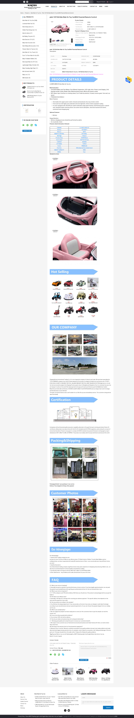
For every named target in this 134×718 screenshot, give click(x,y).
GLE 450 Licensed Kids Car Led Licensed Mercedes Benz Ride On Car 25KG (68, 697)
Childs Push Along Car (28, 30)
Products (54, 6)
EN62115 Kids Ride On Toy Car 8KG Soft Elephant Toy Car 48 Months (68, 679)
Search (91, 1)
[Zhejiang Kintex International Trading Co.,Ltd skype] (37, 125)
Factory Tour (71, 6)
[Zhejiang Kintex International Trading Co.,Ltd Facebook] (24, 2)
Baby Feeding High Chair (28, 68)
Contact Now (79, 45)
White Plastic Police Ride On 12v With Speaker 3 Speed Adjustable (80, 679)
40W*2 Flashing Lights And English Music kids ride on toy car (89, 634)
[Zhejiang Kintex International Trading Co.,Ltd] (32, 7)
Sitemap (22, 708)
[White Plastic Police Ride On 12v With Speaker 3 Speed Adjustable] (80, 671)
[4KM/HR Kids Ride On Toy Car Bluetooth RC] (24, 96)
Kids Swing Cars (26, 27)
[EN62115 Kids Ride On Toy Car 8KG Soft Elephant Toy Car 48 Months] (67, 671)
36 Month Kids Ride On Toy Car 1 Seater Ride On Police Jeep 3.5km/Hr (45, 697)
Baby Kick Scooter (27, 42)
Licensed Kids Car (27, 23)
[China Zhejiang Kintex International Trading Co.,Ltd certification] (26, 111)
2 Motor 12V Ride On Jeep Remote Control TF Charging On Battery (105, 679)
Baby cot (24, 74)
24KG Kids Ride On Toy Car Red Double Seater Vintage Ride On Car (44, 705)
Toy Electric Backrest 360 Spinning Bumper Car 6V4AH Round (55, 679)
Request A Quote (101, 1)
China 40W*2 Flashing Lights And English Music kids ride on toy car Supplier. (44, 716)
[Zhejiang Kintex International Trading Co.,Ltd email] (24, 125)
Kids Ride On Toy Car (36, 13)
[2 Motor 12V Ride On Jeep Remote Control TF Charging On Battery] (105, 671)
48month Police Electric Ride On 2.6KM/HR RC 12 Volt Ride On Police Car (45, 701)
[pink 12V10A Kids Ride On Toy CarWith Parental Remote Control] (60, 29)
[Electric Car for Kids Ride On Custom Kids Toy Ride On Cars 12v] (24, 92)
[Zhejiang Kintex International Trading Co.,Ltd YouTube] (27, 2)
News (100, 6)
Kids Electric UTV (27, 39)
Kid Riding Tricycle (27, 36)
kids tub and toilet (27, 71)
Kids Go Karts (26, 33)
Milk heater (25, 78)
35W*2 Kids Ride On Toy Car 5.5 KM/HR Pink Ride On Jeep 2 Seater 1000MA (93, 679)
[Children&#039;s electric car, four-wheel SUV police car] (24, 87)
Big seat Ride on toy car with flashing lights (63, 634)
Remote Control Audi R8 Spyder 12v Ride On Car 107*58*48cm (68, 705)
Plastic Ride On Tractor (28, 49)
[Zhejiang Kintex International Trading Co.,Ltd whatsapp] (28, 125)
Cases (106, 6)
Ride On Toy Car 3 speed (56, 636)
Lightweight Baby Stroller (29, 65)
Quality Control (83, 6)
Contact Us (93, 6)
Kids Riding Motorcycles (29, 46)
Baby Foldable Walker (28, 58)
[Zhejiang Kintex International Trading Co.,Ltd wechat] (33, 125)
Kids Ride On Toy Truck (28, 52)
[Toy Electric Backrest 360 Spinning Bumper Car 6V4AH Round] (55, 671)
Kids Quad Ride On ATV (28, 62)
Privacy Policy (21, 716)
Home (47, 6)
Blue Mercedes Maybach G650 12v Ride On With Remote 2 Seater (68, 701)
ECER (116, 716)
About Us (62, 6)
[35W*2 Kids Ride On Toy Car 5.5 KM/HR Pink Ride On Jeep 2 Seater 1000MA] (93, 671)
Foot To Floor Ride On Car (29, 55)
